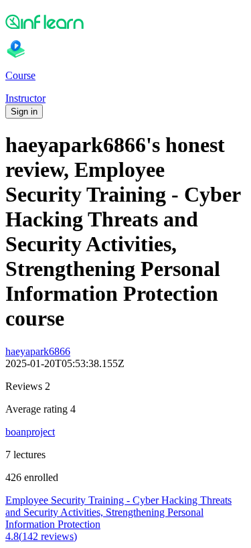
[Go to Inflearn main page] (125, 21)
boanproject (30, 431)
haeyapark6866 (37, 351)
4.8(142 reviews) (41, 536)
